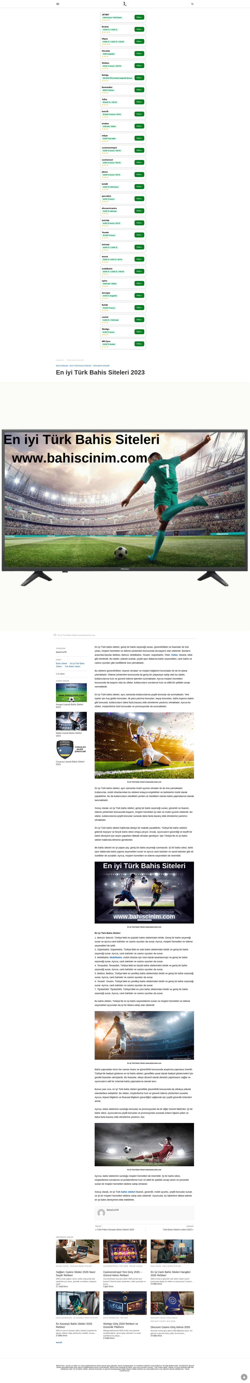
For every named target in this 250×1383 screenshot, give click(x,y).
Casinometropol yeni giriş (115, 1266)
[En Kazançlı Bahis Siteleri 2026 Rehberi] (77, 1303)
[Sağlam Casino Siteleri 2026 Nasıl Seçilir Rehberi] (77, 1251)
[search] (192, 3)
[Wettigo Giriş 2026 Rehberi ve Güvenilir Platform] (125, 1303)
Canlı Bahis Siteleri (171, 1266)
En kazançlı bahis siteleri (85, 1318)
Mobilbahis (116, 957)
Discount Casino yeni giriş (163, 1321)
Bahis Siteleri (62, 366)
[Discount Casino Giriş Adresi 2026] (172, 1303)
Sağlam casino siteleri (81, 1266)
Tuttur (174, 655)
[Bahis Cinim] (125, 3)
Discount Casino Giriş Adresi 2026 (170, 1327)
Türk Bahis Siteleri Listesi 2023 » (178, 1229)
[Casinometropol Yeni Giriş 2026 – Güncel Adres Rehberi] (125, 1251)
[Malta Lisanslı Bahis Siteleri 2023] (71, 721)
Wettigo (124, 1318)
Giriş (139, 17)
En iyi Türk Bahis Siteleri (80, 366)
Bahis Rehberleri (64, 1318)
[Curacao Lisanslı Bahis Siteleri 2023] (71, 749)
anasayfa (60, 360)
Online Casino (62, 1266)
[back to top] (244, 1377)
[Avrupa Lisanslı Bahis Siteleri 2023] (71, 692)
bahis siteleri (128, 1192)
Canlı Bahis (156, 1266)
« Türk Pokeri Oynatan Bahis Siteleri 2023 (114, 1229)
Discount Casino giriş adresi (164, 1318)
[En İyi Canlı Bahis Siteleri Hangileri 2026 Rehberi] (172, 1251)
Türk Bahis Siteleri (75, 360)
